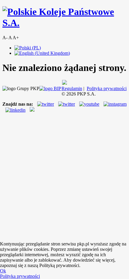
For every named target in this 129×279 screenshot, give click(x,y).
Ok (3, 270)
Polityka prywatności (107, 88)
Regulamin (72, 88)
